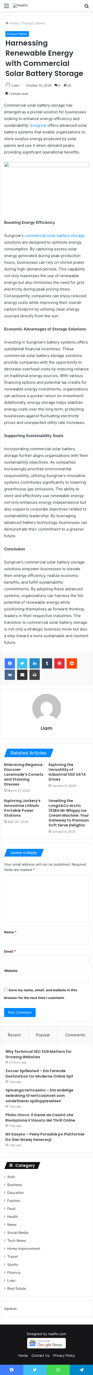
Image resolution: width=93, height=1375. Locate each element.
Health (12, 1217)
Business (14, 1185)
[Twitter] (22, 663)
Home (14, 23)
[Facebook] (10, 663)
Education (15, 1193)
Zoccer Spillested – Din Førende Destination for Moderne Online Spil (39, 1073)
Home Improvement (23, 1248)
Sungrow (38, 125)
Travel (12, 1256)
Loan (11, 1280)
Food (11, 1209)
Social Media (17, 1233)
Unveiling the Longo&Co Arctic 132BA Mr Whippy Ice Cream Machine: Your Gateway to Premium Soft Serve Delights (69, 813)
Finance (13, 1272)
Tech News (16, 1241)
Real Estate (16, 1288)
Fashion (13, 1201)
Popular (43, 1034)
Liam (15, 85)
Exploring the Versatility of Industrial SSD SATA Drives (67, 772)
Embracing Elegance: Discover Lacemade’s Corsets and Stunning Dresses (24, 774)
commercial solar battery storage (55, 235)
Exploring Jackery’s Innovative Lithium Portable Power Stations (22, 808)
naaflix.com (57, 1334)
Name (10, 932)
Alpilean (10, 1308)
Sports (12, 1264)
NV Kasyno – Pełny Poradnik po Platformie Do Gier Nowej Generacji (44, 1137)
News (12, 1225)
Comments (75, 1034)
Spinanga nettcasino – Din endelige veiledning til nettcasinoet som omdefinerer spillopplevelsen (39, 1096)
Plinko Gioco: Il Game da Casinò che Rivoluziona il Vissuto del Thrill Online (40, 1117)
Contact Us (41, 1355)
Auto (11, 1177)
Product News (33, 23)
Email (10, 951)
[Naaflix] (20, 6)
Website (11, 971)
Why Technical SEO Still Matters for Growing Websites (38, 1054)
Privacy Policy (64, 1355)
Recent (14, 1034)
